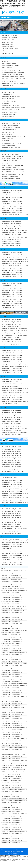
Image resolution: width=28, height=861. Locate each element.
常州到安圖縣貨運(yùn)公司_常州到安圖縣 (11, 508)
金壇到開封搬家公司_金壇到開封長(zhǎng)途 (12, 395)
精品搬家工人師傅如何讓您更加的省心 (10, 125)
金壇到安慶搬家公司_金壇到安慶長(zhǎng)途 (12, 210)
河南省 (3, 376)
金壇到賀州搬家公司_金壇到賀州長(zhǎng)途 (12, 288)
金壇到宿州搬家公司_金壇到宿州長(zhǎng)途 (12, 208)
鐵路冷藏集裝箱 (5, 103)
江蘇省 (3, 536)
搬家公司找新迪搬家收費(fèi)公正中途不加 (11, 158)
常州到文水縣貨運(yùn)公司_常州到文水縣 (11, 430)
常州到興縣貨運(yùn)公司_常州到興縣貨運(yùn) (12, 426)
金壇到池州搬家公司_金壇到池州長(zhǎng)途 (12, 190)
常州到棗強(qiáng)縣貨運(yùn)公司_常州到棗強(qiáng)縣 (14, 237)
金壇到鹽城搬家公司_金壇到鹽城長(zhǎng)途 (12, 553)
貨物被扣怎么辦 (5, 61)
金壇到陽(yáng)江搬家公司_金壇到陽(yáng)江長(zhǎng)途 (15, 259)
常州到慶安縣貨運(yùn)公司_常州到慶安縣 (11, 458)
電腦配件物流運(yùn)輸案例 (8, 46)
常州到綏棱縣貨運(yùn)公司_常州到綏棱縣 (11, 451)
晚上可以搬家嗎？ (6, 140)
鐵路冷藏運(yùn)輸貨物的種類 (8, 114)
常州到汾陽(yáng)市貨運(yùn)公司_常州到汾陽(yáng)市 (14, 432)
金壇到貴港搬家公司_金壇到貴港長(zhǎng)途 (12, 299)
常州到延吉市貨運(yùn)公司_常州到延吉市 (11, 524)
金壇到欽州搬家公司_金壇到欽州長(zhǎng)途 (12, 296)
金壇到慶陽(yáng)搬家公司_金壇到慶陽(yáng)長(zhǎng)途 (15, 366)
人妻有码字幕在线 (13, 859)
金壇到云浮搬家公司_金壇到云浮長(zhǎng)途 (12, 252)
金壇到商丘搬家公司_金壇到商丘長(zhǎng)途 (12, 397)
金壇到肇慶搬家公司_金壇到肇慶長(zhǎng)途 (12, 270)
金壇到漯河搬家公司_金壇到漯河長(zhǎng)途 (12, 384)
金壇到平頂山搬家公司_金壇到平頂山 (10, 403)
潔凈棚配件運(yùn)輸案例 (7, 44)
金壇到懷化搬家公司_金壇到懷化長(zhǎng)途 (12, 486)
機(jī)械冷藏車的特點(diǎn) (8, 98)
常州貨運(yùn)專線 (18, 570)
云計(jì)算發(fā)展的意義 (7, 85)
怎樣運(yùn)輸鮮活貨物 (7, 67)
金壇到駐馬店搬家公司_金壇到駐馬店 (10, 386)
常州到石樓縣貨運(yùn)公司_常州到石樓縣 (11, 410)
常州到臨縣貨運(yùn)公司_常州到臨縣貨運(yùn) (12, 423)
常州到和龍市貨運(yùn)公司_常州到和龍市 (11, 513)
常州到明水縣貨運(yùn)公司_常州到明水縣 (11, 455)
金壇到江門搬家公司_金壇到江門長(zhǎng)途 (12, 276)
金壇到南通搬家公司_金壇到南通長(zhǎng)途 (12, 557)
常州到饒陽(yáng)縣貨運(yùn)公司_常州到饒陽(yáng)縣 (14, 230)
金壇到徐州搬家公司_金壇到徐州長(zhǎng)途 (12, 559)
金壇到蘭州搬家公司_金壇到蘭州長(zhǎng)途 (12, 372)
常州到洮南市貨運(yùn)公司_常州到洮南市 (11, 533)
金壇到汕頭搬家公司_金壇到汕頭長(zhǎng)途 (12, 274)
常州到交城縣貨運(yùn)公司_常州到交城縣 (11, 412)
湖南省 (3, 474)
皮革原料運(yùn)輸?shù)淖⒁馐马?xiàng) (11, 37)
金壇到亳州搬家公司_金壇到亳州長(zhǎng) (11, 192)
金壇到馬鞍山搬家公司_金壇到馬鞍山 (10, 199)
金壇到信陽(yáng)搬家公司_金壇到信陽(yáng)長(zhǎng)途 (15, 388)
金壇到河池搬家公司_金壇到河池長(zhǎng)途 (12, 292)
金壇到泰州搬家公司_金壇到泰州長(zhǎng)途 (12, 546)
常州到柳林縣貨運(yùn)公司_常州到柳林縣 (11, 419)
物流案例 (3, 32)
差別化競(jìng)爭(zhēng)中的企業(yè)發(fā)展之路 (13, 76)
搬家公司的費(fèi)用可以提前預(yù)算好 (10, 167)
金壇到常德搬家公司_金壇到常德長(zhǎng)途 (12, 500)
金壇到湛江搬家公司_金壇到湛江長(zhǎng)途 (12, 272)
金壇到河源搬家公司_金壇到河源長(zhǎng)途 (12, 254)
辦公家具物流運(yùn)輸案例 (8, 53)
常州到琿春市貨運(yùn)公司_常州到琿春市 (11, 517)
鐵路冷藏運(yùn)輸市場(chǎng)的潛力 (10, 105)
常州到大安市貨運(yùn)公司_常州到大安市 (11, 531)
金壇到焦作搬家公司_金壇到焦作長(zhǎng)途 (12, 399)
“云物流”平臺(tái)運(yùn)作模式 (9, 81)
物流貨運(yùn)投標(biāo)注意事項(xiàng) (11, 70)
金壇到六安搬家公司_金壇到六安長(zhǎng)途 (12, 206)
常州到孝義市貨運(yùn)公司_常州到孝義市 (11, 434)
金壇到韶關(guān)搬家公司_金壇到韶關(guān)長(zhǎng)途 (15, 257)
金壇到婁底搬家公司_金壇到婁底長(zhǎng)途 (12, 482)
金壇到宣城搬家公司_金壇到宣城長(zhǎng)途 (12, 195)
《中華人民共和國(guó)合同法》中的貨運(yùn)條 (13, 72)
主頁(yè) (11, 570)
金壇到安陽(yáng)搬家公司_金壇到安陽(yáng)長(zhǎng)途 (15, 401)
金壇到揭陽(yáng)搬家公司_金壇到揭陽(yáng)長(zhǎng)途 (15, 265)
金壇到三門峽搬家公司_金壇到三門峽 (10, 381)
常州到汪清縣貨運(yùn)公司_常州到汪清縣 (11, 511)
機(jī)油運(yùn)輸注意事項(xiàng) (9, 35)
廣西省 (3, 280)
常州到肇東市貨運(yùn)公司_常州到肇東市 (11, 469)
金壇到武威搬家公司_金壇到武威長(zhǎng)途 (12, 357)
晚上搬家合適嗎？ (6, 163)
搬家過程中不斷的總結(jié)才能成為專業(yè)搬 (12, 154)
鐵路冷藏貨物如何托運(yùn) (8, 116)
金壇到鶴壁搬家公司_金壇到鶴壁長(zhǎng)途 (12, 379)
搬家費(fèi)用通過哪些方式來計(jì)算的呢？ (11, 123)
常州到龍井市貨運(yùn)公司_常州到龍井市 (11, 515)
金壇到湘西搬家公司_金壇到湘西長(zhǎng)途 (12, 480)
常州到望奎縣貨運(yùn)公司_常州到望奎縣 (11, 464)
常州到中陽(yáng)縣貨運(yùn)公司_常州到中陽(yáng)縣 (14, 428)
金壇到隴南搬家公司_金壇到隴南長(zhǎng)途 (12, 350)
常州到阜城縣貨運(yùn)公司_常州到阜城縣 (11, 221)
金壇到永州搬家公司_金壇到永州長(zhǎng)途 (12, 484)
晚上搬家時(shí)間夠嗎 (7, 134)
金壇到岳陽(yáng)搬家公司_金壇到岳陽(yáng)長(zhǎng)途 (15, 493)
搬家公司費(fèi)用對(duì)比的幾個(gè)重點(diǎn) (12, 165)
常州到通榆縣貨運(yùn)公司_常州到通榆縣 (11, 526)
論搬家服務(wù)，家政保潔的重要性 (10, 176)
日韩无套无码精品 (11, 860)
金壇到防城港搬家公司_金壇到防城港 (10, 285)
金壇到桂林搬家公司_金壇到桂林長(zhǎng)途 (12, 307)
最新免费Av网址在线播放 (21, 859)
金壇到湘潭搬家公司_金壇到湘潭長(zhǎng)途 (12, 495)
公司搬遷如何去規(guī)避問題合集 (9, 160)
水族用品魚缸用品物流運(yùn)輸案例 (10, 48)
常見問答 (3, 89)
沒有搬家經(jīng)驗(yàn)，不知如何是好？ (11, 147)
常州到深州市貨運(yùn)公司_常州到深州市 (11, 239)
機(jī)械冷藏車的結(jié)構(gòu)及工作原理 (11, 96)
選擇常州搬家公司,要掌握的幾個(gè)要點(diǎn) (12, 174)
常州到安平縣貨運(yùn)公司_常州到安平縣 (11, 228)
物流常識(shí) (4, 58)
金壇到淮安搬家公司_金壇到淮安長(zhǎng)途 (12, 551)
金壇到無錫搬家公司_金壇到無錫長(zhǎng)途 (12, 562)
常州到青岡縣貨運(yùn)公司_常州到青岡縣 (11, 460)
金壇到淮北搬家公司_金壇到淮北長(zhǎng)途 (12, 203)
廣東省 (3, 249)
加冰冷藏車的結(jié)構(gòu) (8, 92)
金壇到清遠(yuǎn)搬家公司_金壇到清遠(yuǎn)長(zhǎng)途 (15, 261)
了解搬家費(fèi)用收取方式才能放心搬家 (11, 127)
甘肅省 (3, 347)
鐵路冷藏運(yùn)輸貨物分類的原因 (9, 112)
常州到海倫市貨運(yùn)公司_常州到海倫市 (11, 466)
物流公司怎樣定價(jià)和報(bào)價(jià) (10, 65)
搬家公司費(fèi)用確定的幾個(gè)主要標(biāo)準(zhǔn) (14, 136)
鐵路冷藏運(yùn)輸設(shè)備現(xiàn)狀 (10, 109)
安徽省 (3, 187)
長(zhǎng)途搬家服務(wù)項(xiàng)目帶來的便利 (13, 171)
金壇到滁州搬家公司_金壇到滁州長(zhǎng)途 (12, 201)
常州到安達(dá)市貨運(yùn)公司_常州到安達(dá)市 (13, 471)
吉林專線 (3, 505)
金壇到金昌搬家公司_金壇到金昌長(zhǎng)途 (12, 353)
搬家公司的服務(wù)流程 (7, 138)
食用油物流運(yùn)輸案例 (7, 42)
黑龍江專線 (4, 443)
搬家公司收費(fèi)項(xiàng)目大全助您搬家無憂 (12, 156)
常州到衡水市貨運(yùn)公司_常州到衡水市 (11, 243)
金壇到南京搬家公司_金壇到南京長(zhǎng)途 (12, 564)
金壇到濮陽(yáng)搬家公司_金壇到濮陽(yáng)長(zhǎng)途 (15, 392)
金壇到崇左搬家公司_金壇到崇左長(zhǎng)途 (12, 283)
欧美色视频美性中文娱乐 (4, 859)
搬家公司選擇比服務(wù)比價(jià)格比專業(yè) (12, 143)
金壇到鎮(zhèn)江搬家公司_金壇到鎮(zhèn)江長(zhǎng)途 (15, 542)
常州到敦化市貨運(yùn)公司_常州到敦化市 (11, 520)
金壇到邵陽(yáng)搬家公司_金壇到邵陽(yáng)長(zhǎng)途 (15, 489)
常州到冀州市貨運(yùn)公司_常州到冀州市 (11, 241)
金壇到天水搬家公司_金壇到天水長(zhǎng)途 (12, 370)
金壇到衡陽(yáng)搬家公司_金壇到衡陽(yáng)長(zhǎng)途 (15, 497)
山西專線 (3, 407)
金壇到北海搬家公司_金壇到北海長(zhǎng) (11, 301)
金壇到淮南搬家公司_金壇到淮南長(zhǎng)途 (12, 212)
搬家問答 (3, 151)
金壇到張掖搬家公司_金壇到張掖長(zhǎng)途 (12, 359)
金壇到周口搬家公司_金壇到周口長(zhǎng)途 (12, 390)
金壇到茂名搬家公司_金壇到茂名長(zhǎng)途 (12, 268)
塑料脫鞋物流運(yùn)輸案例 (8, 39)
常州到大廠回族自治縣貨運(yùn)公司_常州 (11, 245)
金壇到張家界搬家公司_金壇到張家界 (10, 477)
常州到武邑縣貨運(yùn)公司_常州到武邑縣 (11, 234)
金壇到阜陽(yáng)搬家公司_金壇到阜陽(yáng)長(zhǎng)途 (15, 214)
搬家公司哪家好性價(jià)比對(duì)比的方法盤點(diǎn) (13, 169)
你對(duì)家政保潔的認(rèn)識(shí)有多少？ (11, 178)
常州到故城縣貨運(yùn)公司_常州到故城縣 (11, 226)
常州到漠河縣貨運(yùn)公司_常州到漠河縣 (11, 446)
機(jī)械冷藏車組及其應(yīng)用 (9, 101)
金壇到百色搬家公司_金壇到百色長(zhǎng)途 (12, 294)
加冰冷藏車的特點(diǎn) (7, 94)
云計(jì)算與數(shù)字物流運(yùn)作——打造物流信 (13, 83)
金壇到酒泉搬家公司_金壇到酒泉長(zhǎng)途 (12, 361)
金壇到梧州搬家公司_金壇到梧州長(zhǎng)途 (12, 303)
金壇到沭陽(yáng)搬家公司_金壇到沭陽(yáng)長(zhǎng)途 (15, 539)
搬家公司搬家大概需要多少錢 (8, 145)
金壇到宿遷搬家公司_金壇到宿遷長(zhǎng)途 (12, 544)
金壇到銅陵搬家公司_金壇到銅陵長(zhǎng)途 (12, 197)
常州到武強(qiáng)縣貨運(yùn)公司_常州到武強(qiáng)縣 (14, 232)
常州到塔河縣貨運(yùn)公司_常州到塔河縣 (11, 449)
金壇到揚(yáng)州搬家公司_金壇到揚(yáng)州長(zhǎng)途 (15, 555)
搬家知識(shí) (4, 120)
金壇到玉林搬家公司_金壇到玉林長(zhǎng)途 (12, 305)
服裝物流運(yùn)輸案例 (7, 51)
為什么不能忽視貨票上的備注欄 (9, 63)
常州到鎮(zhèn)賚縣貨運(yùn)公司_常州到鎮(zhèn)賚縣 (14, 528)
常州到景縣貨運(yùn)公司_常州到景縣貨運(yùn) (12, 223)
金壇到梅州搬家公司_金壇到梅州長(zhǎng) (11, 263)
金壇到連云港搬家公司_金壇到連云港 (10, 548)
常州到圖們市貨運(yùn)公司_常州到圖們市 (11, 522)
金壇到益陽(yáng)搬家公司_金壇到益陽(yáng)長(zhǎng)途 (15, 502)
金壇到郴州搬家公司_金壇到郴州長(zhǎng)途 (12, 491)
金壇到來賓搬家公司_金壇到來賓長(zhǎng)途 (12, 290)
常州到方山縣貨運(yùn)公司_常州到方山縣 (11, 421)
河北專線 (3, 218)
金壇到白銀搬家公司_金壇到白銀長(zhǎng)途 (12, 368)
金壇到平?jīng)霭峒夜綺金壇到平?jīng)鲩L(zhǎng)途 (14, 364)
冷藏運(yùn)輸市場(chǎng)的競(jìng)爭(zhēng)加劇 (13, 107)
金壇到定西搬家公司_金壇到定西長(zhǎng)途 (12, 355)
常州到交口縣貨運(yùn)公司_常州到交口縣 (11, 415)
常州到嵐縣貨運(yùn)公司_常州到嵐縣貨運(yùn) (12, 417)
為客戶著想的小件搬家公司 (8, 132)
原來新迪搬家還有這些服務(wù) (9, 129)
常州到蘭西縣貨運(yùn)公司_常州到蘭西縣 (11, 462)
